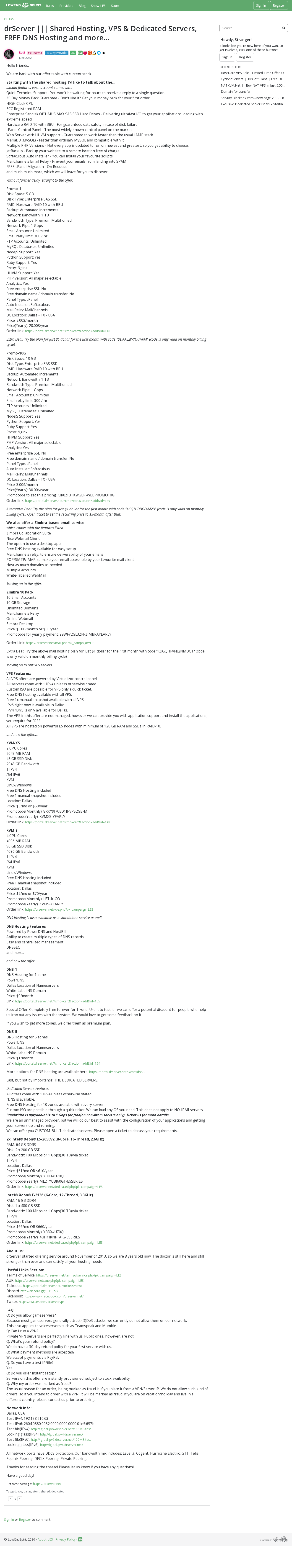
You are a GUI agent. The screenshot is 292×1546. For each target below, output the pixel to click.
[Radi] (9, 54)
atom (36, 1491)
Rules (50, 5)
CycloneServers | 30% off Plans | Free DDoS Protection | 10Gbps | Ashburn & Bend (254, 79)
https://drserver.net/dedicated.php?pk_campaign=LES (64, 1186)
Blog (82, 5)
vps (20, 1491)
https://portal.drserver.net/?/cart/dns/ (116, 1072)
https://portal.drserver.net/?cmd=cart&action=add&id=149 (67, 500)
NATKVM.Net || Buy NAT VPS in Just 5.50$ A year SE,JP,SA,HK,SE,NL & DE (254, 85)
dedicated (58, 1491)
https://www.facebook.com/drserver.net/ (53, 1296)
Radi (22, 52)
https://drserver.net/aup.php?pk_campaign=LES (49, 1280)
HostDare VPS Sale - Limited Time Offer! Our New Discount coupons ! (254, 73)
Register (279, 5)
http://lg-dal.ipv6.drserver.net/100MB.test (61, 1439)
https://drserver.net (47, 1484)
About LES (45, 1539)
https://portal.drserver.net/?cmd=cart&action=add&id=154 (57, 1063)
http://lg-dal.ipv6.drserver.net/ (61, 1445)
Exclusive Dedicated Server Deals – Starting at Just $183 (254, 104)
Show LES (98, 5)
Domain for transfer (235, 92)
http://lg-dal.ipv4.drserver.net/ (61, 1434)
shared (45, 1491)
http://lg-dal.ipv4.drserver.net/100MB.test (61, 1429)
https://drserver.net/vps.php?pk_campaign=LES (59, 909)
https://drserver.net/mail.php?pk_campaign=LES (60, 643)
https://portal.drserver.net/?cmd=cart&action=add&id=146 (67, 331)
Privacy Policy (65, 1539)
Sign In (261, 5)
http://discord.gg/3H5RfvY (39, 1291)
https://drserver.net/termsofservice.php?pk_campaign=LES (79, 1275)
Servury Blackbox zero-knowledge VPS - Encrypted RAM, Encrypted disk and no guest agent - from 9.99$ (254, 98)
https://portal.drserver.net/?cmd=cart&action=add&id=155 (57, 1001)
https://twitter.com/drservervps (42, 1301)
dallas (27, 1491)
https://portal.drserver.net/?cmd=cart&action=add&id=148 (67, 822)
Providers (66, 5)
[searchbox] (253, 28)
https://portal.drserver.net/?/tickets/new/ (52, 1286)
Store (115, 5)
